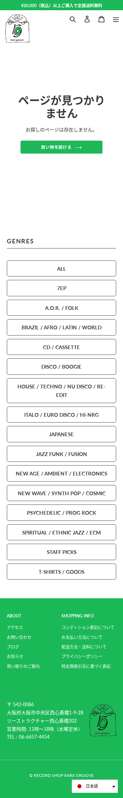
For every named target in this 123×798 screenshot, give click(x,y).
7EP (61, 287)
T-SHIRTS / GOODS (61, 571)
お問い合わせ (19, 637)
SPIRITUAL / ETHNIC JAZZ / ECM (61, 532)
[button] (95, 786)
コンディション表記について (88, 627)
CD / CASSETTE (61, 347)
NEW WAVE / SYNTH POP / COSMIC (62, 493)
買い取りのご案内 (23, 666)
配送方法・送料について (84, 647)
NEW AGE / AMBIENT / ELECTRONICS (61, 473)
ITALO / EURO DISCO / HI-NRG (61, 414)
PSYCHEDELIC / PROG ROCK (61, 512)
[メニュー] (116, 18)
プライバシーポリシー (82, 656)
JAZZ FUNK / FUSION (61, 453)
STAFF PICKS (62, 551)
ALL (61, 268)
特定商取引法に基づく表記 (86, 666)
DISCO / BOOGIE (61, 366)
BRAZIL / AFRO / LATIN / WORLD (61, 327)
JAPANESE (61, 434)
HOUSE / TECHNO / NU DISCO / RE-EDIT (61, 391)
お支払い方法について (82, 637)
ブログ (13, 647)
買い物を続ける (56, 147)
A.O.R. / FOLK (61, 307)
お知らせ (15, 656)
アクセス (15, 627)
